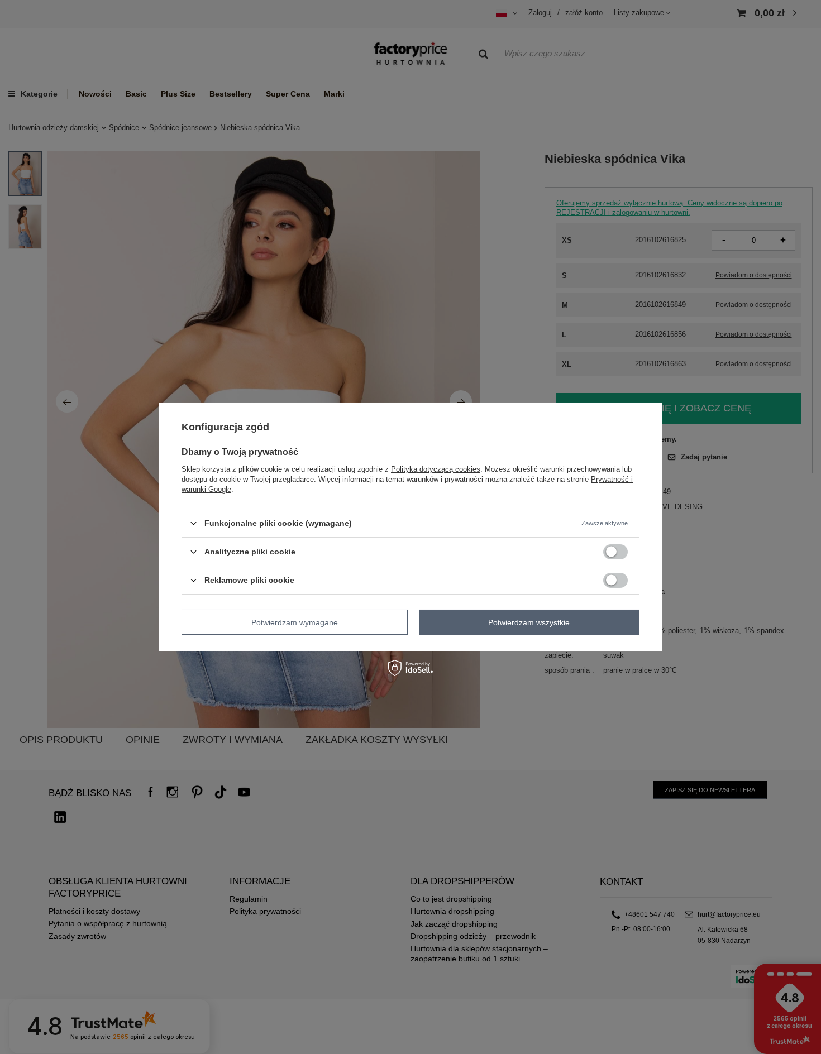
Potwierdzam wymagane (294, 621)
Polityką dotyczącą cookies (435, 469)
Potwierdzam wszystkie (529, 621)
